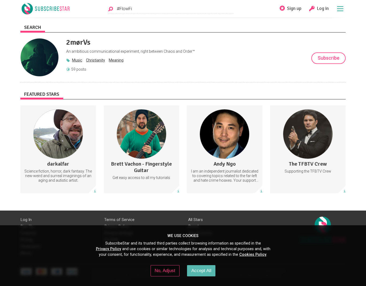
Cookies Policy (252, 254)
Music (77, 60)
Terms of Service (119, 219)
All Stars (195, 219)
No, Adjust (165, 270)
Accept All (201, 270)
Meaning (116, 60)
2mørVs (78, 42)
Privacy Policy (108, 249)
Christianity (95, 60)
